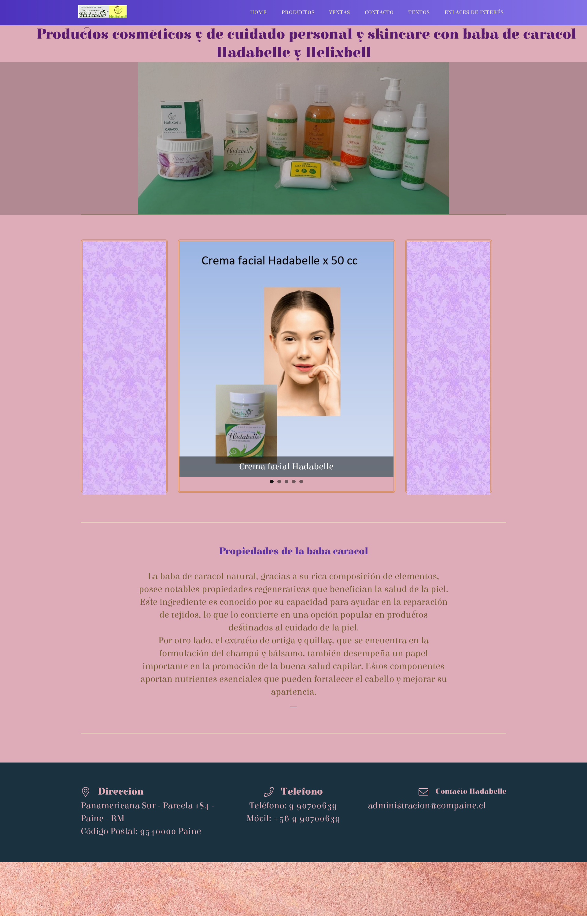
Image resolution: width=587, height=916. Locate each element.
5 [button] (301, 406)
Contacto (379, 12)
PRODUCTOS (298, 12)
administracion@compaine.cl (427, 731)
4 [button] (294, 406)
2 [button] (279, 406)
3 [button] (286, 406)
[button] (188, 328)
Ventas (339, 12)
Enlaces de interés (474, 12)
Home (258, 12)
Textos (419, 12)
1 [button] (272, 406)
